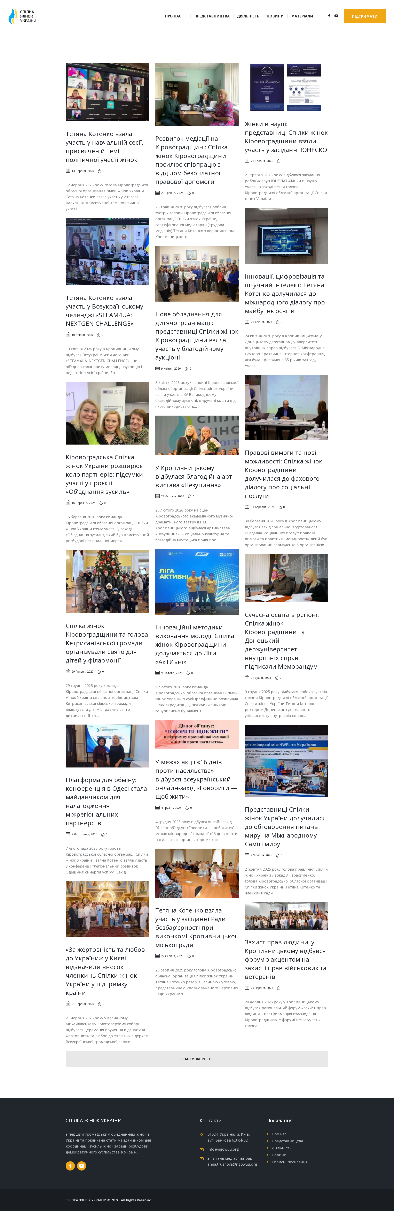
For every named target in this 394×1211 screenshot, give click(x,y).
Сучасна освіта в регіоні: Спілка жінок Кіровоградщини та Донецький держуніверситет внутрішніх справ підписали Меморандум (282, 640)
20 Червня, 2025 (262, 988)
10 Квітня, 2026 (82, 335)
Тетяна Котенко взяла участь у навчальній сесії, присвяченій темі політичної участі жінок (104, 146)
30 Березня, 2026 (263, 507)
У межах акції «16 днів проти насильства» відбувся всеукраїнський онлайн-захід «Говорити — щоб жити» (196, 779)
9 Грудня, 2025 (261, 678)
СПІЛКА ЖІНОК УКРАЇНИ (86, 1200)
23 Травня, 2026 (262, 161)
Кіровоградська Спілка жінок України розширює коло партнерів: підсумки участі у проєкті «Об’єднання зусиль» (104, 474)
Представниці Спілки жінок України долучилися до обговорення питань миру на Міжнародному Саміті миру (285, 826)
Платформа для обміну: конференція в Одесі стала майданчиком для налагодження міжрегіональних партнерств (106, 801)
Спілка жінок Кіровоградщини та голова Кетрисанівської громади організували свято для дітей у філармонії (107, 642)
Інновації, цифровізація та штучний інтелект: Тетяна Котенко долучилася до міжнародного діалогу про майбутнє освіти (285, 293)
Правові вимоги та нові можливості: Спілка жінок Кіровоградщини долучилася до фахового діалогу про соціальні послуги (283, 474)
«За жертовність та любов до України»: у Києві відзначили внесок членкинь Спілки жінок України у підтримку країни (105, 971)
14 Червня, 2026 (83, 171)
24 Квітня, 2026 (261, 322)
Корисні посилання (290, 1161)
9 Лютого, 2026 (171, 673)
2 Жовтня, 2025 (261, 855)
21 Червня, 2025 (83, 1004)
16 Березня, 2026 (83, 503)
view (107, 92)
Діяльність (282, 1147)
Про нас (279, 1133)
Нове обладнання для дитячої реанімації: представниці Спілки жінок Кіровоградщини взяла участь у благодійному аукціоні (196, 335)
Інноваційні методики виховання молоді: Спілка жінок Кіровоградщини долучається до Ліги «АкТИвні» (194, 644)
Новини (279, 1154)
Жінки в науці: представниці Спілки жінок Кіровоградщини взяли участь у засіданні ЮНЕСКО (286, 137)
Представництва (287, 1140)
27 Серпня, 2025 (172, 956)
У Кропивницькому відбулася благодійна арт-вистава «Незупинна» (194, 476)
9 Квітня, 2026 (171, 368)
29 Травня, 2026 (172, 193)
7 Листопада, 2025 (84, 834)
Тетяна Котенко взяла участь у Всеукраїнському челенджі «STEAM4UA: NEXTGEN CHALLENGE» (104, 310)
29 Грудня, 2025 (83, 671)
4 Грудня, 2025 (171, 808)
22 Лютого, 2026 (172, 496)
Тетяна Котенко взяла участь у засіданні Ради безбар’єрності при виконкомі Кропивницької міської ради (195, 927)
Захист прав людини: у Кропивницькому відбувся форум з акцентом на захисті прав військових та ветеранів (285, 959)
